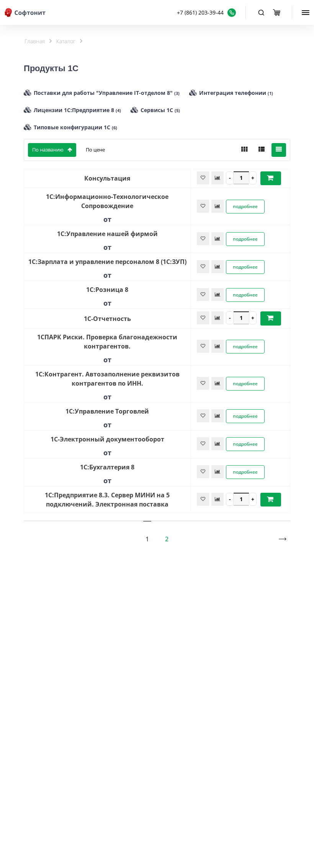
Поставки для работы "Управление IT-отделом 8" (107, 92)
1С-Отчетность (107, 318)
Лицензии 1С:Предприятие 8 (77, 110)
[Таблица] (278, 150)
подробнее (245, 206)
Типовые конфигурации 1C (75, 127)
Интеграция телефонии (236, 92)
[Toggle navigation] (261, 12)
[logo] (26, 12)
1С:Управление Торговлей (107, 411)
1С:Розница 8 (107, 289)
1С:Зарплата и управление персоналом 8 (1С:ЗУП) (107, 261)
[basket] (276, 12)
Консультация (107, 178)
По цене (95, 149)
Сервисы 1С (160, 110)
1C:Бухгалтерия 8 (107, 467)
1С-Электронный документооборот (107, 439)
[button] (206, 12)
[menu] (305, 12)
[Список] (261, 150)
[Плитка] (244, 150)
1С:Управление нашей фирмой (107, 234)
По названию (48, 149)
